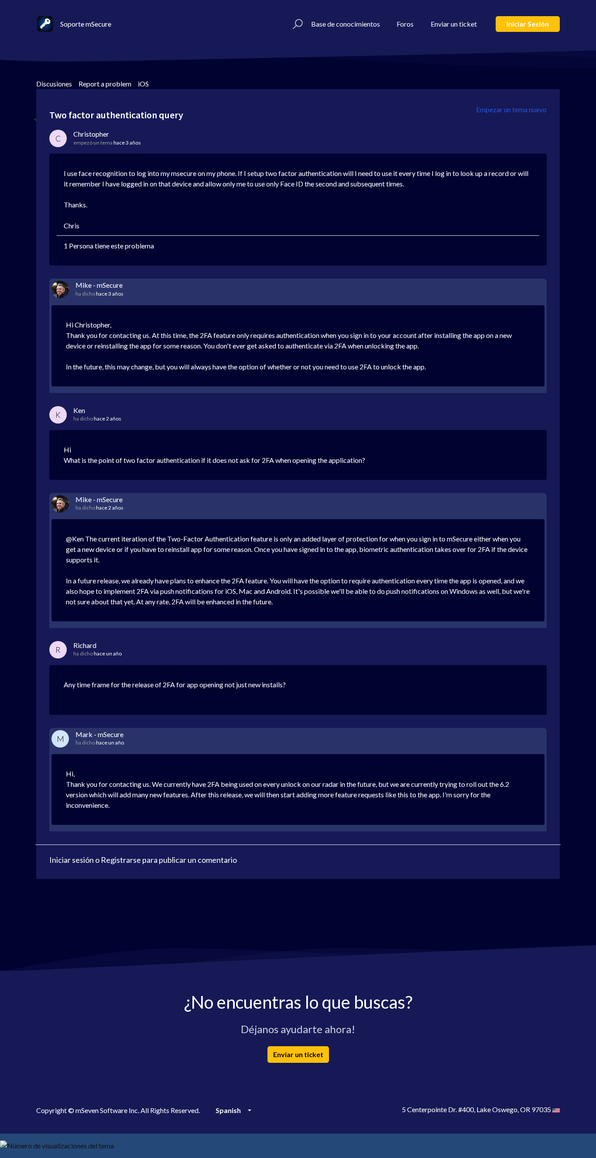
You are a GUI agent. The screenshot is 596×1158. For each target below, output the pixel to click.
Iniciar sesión (528, 24)
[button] (296, 24)
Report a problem (105, 83)
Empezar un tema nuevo (511, 109)
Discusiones (54, 83)
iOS (143, 83)
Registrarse (121, 860)
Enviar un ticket (454, 24)
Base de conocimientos (345, 24)
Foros (405, 24)
